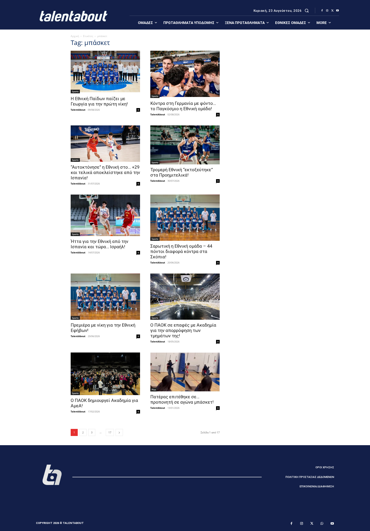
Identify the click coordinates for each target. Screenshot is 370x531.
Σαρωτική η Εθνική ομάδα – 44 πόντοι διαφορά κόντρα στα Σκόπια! (181, 251)
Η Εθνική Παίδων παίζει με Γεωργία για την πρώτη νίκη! (99, 101)
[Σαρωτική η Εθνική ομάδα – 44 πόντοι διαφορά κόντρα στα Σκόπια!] (185, 218)
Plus (154, 389)
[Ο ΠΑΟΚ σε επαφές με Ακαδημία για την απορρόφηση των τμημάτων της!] (185, 297)
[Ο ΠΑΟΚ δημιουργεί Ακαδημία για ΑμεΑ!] (105, 374)
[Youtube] (337, 10)
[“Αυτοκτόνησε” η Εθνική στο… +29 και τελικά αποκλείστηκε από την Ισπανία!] (105, 143)
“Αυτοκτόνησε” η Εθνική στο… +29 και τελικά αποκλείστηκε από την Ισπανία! (105, 172)
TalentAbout (78, 109)
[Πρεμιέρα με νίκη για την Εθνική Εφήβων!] (105, 297)
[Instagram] (327, 10)
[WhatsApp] (322, 524)
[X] (332, 10)
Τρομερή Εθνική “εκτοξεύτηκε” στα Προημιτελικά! (181, 172)
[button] (306, 10)
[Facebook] (322, 10)
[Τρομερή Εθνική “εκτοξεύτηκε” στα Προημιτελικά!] (185, 144)
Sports (75, 91)
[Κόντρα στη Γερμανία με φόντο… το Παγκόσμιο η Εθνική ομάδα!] (185, 74)
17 (109, 432)
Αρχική (75, 36)
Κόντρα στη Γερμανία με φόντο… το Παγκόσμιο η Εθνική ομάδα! (183, 106)
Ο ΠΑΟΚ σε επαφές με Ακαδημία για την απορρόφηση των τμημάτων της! (183, 330)
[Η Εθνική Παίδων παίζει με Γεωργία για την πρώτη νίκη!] (105, 72)
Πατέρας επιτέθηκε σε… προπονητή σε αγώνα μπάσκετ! (181, 399)
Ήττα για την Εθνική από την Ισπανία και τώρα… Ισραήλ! (99, 244)
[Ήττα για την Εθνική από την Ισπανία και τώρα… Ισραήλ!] (105, 215)
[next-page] (119, 432)
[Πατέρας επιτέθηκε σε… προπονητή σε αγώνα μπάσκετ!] (185, 372)
